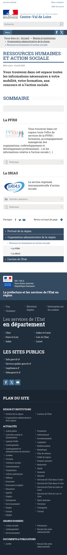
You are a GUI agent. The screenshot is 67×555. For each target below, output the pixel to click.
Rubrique (14, 162)
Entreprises (11, 500)
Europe (9, 511)
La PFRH (10, 120)
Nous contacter (57, 2)
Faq (8, 306)
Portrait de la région (19, 231)
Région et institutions (44, 38)
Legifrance (12, 368)
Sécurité (40, 476)
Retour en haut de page (46, 219)
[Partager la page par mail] (24, 219)
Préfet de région (44, 457)
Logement (41, 442)
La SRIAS (10, 173)
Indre (8, 341)
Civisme (9, 459)
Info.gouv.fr (12, 359)
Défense (9, 477)
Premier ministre (44, 461)
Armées (9, 455)
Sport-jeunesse (43, 500)
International (43, 434)
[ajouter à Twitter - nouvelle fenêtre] (20, 219)
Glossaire (10, 310)
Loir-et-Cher (42, 337)
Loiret (39, 341)
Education (10, 489)
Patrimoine (42, 525)
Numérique (42, 449)
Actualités (10, 426)
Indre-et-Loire (43, 332)
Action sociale (12, 525)
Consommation (12, 466)
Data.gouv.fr (12, 372)
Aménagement (12, 445)
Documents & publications (19, 539)
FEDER (9, 515)
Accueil (25, 38)
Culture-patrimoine (14, 474)
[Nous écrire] (17, 382)
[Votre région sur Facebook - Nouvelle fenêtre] (56, 32)
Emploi (9, 496)
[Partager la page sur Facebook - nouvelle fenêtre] (15, 219)
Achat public (11, 431)
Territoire (41, 504)
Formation (42, 431)
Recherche (41, 464)
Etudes (9, 507)
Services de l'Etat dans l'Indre (50, 479)
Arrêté (8, 544)
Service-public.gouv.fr (17, 363)
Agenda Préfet (12, 441)
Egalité (9, 492)
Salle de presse (57, 6)
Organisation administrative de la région (28, 41)
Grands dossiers (13, 520)
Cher (8, 332)
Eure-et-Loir (12, 337)
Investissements (44, 438)
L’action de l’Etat (17, 259)
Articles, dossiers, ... (19, 199)
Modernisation (43, 446)
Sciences (41, 472)
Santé (39, 468)
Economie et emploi (14, 485)
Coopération (11, 470)
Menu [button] (7, 32)
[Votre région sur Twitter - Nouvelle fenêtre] (61, 32)
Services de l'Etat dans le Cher (50, 483)
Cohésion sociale (13, 462)
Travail (40, 511)
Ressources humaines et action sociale (29, 243)
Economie (10, 481)
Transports (42, 507)
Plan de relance (44, 453)
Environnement (13, 504)
